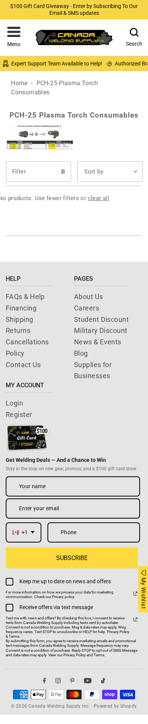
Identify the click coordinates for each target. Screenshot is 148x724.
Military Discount (101, 330)
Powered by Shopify (115, 706)
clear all (98, 198)
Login (14, 403)
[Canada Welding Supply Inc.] (74, 37)
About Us (88, 297)
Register (19, 414)
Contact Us (23, 365)
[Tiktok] (103, 680)
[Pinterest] (72, 680)
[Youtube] (87, 680)
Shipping (19, 319)
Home (19, 83)
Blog (81, 353)
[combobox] (23, 532)
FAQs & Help (25, 297)
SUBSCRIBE (72, 558)
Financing (21, 308)
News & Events (97, 342)
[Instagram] (58, 680)
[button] (14, 37)
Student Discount (101, 319)
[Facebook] (44, 680)
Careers (86, 308)
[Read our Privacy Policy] (135, 593)
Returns (18, 330)
